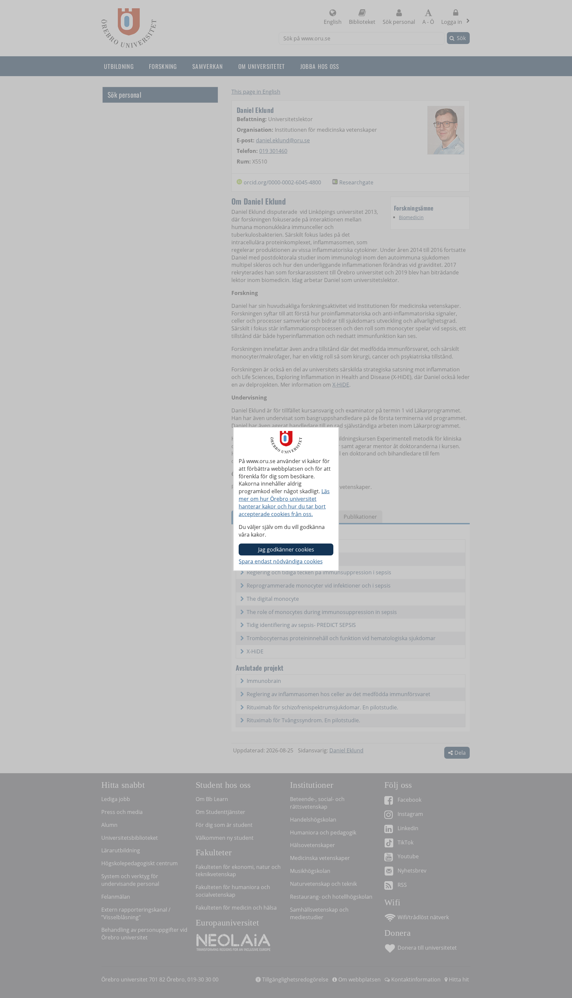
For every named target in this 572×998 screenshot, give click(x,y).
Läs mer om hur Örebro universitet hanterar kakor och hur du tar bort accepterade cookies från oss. (284, 503)
